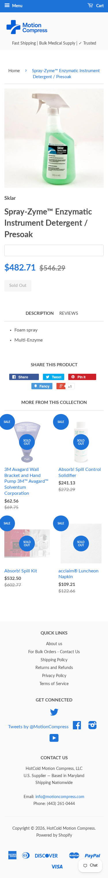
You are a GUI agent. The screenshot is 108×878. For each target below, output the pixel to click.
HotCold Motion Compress (71, 829)
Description (40, 313)
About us (54, 644)
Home (14, 71)
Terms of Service (54, 684)
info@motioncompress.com (59, 797)
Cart (99, 6)
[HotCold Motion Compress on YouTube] (54, 740)
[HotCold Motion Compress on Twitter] (54, 714)
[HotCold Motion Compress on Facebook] (77, 727)
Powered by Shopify (54, 835)
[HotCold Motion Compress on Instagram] (92, 727)
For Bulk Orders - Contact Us (54, 652)
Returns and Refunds (54, 668)
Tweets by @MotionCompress (38, 726)
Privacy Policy (54, 676)
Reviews (68, 313)
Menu (16, 6)
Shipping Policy (54, 660)
